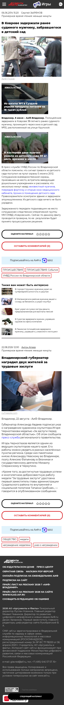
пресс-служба (11, 437)
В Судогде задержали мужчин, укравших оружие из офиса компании (35, 320)
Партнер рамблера (29, 690)
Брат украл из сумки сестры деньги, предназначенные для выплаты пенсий (34, 310)
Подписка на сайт (14, 580)
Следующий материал (31, 696)
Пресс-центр (45, 567)
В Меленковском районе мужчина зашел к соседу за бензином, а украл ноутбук (35, 300)
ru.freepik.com (9, 413)
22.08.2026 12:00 (10, 347)
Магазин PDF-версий (39, 571)
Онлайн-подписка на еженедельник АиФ (30, 575)
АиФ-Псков (8, 78)
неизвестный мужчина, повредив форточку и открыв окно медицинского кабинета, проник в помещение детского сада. (30, 190)
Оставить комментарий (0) (32, 246)
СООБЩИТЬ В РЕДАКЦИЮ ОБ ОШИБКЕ (25, 599)
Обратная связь (12, 571)
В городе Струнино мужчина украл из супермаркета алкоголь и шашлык (33, 290)
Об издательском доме (18, 567)
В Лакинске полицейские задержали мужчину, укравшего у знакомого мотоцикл (36, 330)
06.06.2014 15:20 (10, 12)
